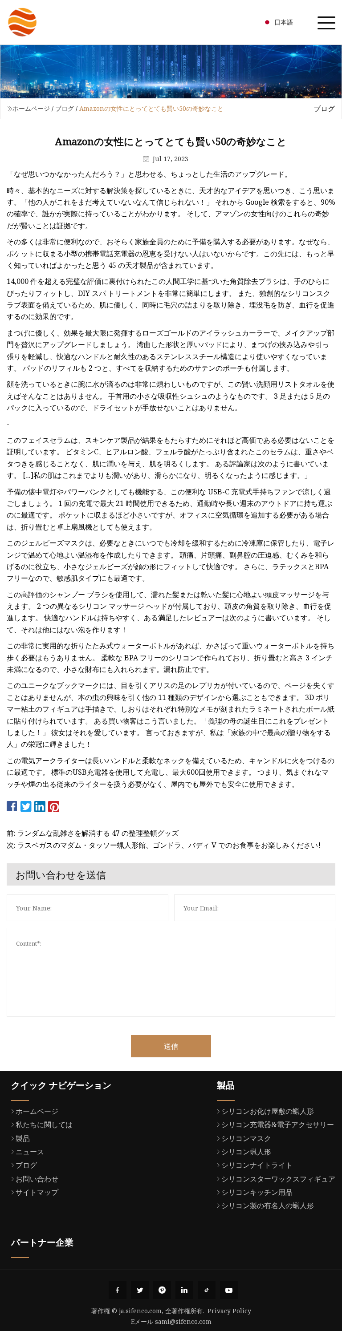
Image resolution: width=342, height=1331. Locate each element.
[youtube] (229, 1290)
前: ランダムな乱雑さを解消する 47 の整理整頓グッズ (93, 833)
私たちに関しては (44, 1124)
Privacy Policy (229, 1311)
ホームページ (31, 108)
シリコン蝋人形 (246, 1152)
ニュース (30, 1152)
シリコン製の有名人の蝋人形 (267, 1205)
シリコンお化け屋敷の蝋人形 (267, 1111)
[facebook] (117, 1290)
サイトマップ (37, 1192)
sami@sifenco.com (183, 1321)
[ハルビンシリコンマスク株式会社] (22, 22)
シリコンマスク (246, 1138)
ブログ (64, 108)
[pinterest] (162, 1290)
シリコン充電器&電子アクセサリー (277, 1124)
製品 (23, 1138)
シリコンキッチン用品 (257, 1192)
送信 (171, 1046)
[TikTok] (207, 1290)
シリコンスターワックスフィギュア (278, 1179)
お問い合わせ (37, 1179)
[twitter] (140, 1290)
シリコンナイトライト (257, 1165)
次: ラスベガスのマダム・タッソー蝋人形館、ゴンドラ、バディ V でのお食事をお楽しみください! (164, 845)
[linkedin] (184, 1290)
